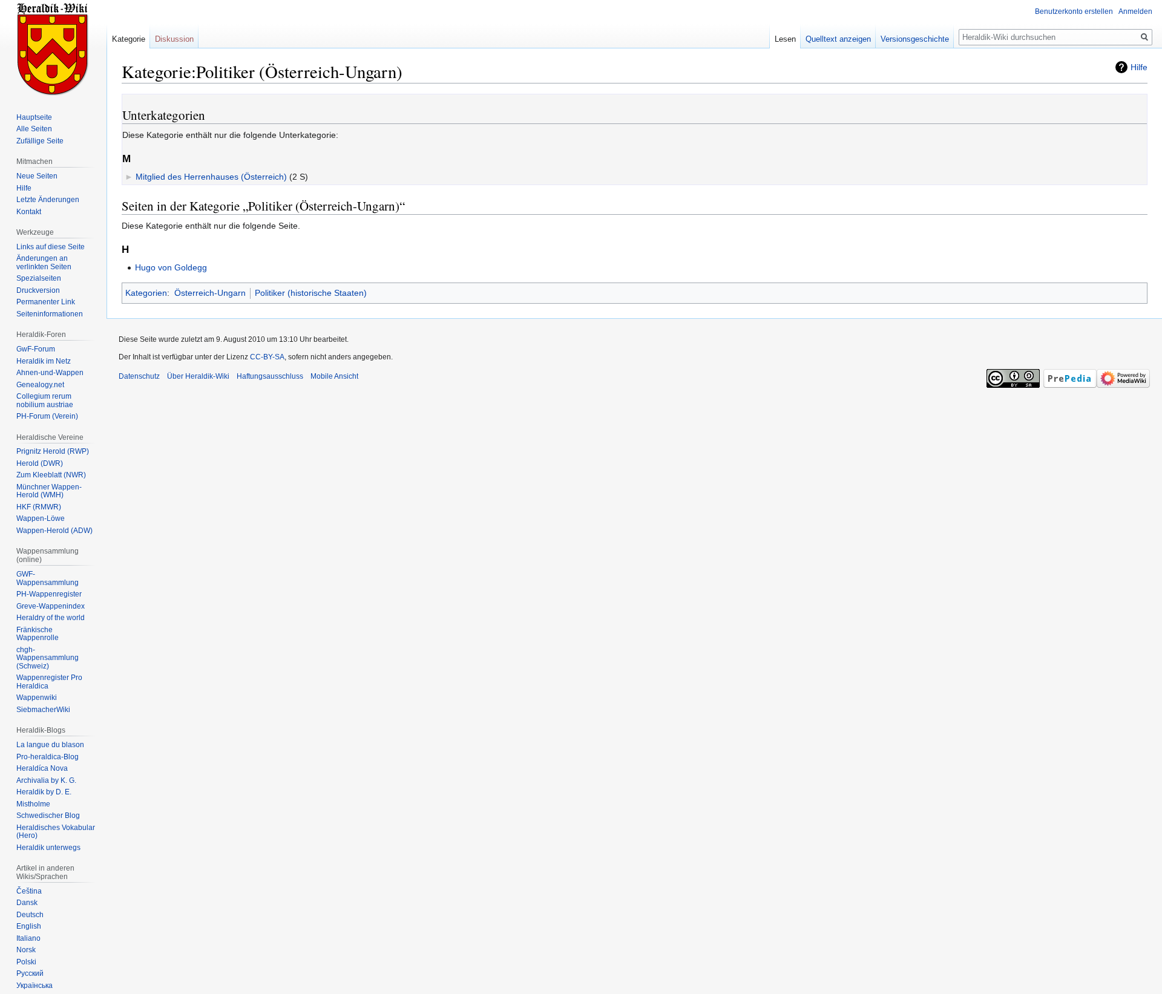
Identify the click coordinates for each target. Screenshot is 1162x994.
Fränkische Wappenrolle (37, 634)
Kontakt (28, 212)
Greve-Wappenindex (50, 606)
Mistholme (33, 804)
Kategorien (146, 293)
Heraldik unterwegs (48, 847)
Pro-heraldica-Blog (47, 757)
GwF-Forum (35, 349)
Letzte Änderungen (47, 199)
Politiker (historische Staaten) (311, 293)
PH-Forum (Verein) (47, 416)
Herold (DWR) (39, 463)
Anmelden (1135, 11)
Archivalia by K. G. (46, 780)
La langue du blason (50, 745)
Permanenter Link (45, 302)
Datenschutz (139, 376)
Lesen (785, 39)
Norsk (26, 950)
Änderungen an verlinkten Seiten (43, 262)
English (28, 926)
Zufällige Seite (40, 141)
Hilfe (1139, 67)
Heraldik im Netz (43, 361)
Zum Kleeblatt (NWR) (51, 475)
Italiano (28, 938)
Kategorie (128, 39)
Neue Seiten (36, 176)
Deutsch (30, 915)
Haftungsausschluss (270, 376)
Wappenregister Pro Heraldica (49, 681)
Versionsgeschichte (915, 39)
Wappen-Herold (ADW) (54, 530)
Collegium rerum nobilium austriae (44, 400)
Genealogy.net (40, 385)
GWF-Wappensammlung (47, 578)
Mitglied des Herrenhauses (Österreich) (211, 176)
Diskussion (174, 39)
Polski (26, 962)
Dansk (27, 902)
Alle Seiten (34, 129)
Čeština (29, 891)
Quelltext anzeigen (838, 39)
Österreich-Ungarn (210, 293)
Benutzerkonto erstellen (1074, 11)
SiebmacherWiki (43, 709)
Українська (34, 985)
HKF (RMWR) (38, 507)
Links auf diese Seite (50, 247)
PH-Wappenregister (49, 594)
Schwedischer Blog (48, 815)
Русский (30, 973)
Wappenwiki (36, 697)
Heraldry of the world (50, 617)
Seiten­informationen (49, 314)
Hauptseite (34, 117)
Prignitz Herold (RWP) (52, 451)
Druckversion (38, 290)
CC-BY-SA (267, 357)
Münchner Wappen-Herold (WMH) (49, 491)
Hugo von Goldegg (171, 267)
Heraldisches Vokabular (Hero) (55, 831)
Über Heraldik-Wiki (198, 376)
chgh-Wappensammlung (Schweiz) (47, 658)
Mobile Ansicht (334, 376)
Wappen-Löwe (40, 518)
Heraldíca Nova (42, 768)
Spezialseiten (38, 278)
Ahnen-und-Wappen (50, 372)
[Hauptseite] (53, 48)
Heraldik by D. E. (43, 792)
